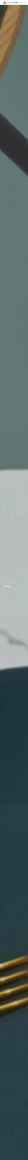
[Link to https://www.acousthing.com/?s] (21, 2)
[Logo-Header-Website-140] (11, 1)
